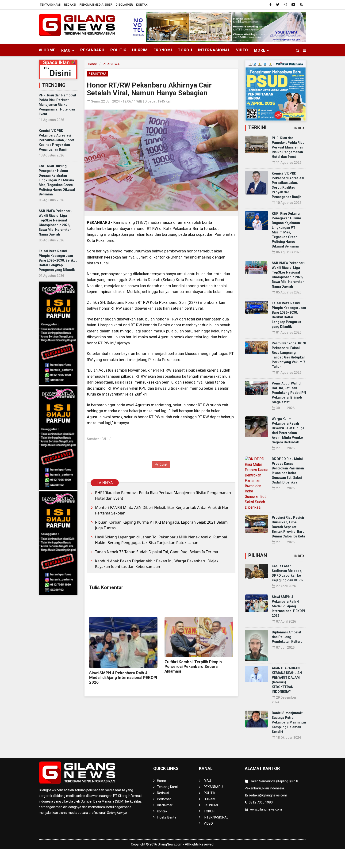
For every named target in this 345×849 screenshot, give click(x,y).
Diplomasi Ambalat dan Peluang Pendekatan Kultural (287, 636)
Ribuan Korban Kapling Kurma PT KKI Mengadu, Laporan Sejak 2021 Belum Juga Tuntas (161, 525)
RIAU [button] (66, 50)
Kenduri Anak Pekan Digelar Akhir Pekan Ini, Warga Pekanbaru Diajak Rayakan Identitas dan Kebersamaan (156, 563)
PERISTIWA (111, 64)
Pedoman (164, 799)
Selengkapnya (117, 813)
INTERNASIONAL (214, 50)
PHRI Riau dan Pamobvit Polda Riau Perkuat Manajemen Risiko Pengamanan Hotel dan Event (57, 104)
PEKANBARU (92, 50)
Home (48, 50)
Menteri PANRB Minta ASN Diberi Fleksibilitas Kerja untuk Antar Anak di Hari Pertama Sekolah (162, 510)
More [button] (259, 50)
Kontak (141, 4)
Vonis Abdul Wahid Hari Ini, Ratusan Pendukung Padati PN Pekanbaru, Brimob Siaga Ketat (289, 392)
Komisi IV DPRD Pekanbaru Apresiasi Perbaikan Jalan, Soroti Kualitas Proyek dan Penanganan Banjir (57, 140)
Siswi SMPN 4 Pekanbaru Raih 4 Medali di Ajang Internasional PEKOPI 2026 (123, 677)
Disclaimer (124, 4)
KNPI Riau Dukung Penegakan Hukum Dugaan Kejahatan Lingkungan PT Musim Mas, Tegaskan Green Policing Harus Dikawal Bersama (57, 180)
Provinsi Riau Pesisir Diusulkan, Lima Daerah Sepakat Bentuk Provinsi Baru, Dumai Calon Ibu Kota (288, 527)
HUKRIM (140, 50)
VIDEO (242, 50)
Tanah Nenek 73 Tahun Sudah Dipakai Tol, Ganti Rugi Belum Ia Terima (156, 551)
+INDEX (298, 128)
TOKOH (185, 50)
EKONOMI (162, 50)
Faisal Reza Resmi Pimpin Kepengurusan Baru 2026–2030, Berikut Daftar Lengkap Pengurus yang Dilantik (58, 260)
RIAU (207, 781)
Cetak (163, 464)
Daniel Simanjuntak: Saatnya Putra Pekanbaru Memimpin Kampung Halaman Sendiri (289, 722)
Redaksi (70, 4)
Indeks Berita (166, 817)
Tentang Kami (50, 4)
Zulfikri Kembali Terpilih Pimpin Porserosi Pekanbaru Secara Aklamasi (193, 666)
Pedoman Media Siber (96, 4)
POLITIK (118, 50)
